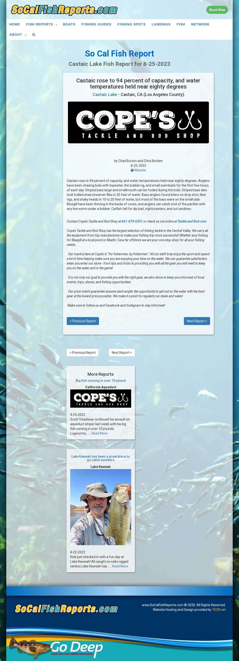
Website (140, 170)
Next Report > (197, 321)
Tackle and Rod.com (192, 221)
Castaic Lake (105, 94)
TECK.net (219, 610)
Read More (99, 433)
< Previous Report (83, 321)
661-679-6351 (132, 221)
